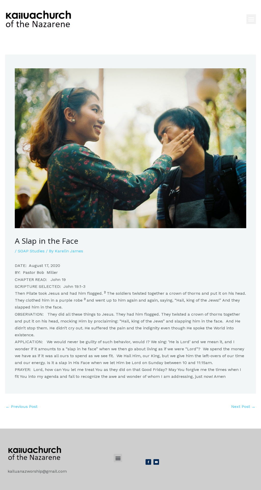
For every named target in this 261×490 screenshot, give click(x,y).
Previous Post (21, 406)
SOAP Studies (31, 251)
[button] (251, 19)
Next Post (243, 406)
